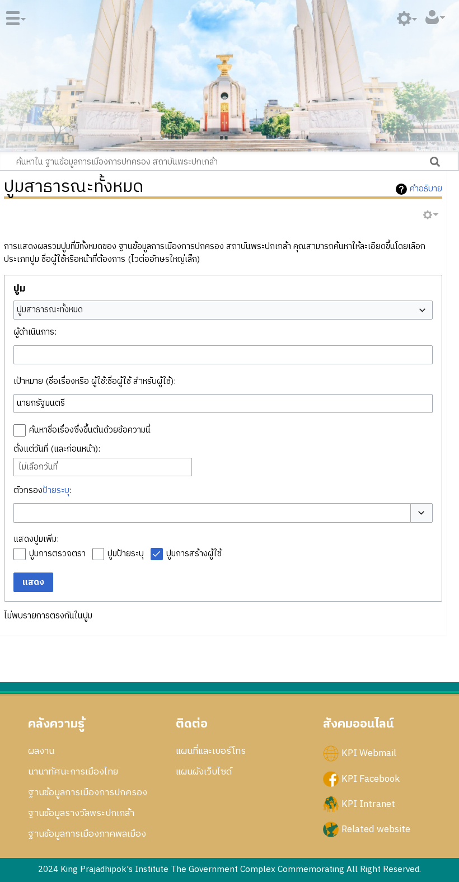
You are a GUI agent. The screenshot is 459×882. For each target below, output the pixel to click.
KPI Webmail (368, 753)
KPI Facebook (370, 778)
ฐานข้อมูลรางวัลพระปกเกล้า (81, 813)
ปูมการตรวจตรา (57, 554)
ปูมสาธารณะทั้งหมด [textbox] (50, 310)
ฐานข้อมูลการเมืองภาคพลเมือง (87, 834)
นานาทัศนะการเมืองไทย (73, 772)
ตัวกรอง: (42, 491)
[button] (421, 513)
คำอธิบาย (426, 189)
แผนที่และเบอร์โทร (211, 751)
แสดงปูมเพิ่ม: (36, 539)
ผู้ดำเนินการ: (35, 332)
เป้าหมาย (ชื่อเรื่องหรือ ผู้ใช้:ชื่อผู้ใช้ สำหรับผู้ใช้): (94, 381)
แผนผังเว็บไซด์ (204, 772)
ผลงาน (41, 751)
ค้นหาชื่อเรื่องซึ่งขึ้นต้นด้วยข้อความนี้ (90, 430)
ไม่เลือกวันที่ (38, 467)
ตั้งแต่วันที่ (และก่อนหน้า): (56, 449)
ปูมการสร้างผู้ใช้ (194, 554)
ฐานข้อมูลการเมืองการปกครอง (87, 792)
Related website (375, 829)
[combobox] (223, 310)
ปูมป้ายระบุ (125, 554)
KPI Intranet (368, 803)
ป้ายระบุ (56, 491)
